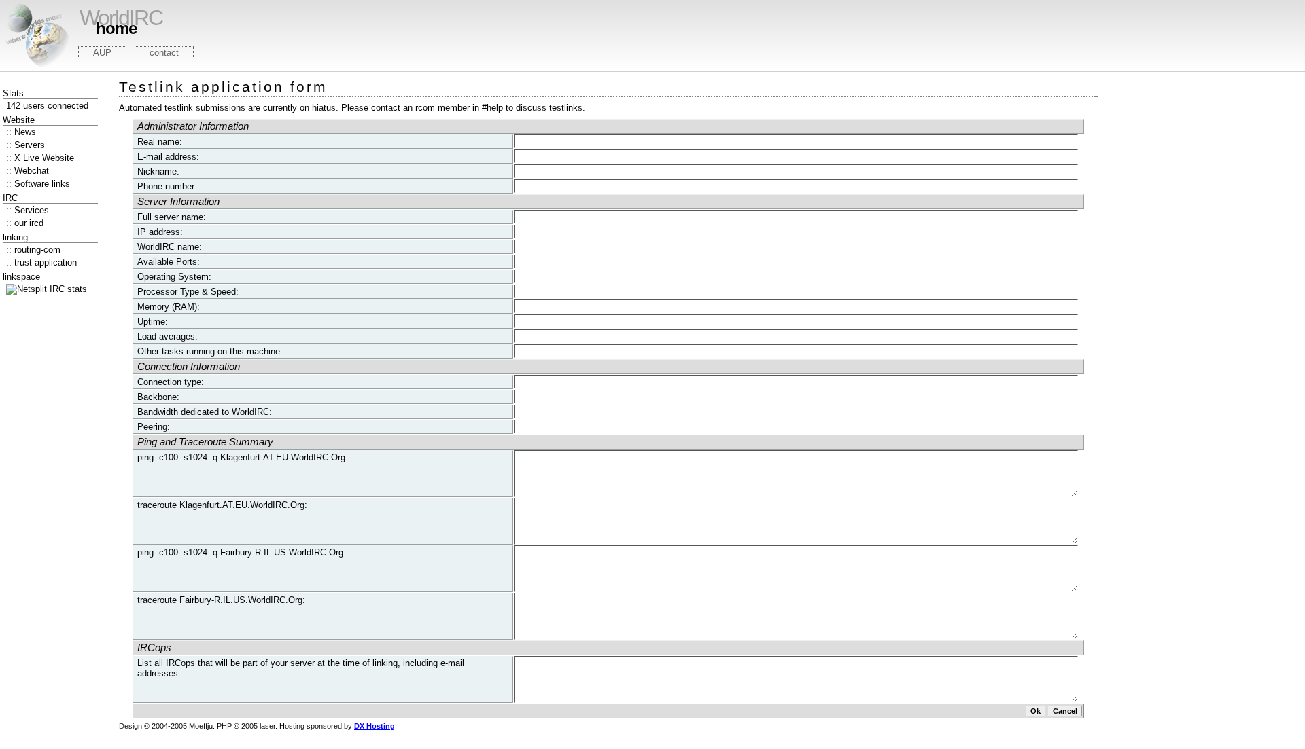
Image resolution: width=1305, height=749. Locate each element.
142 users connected (47, 106)
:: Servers (25, 145)
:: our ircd (25, 223)
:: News (21, 132)
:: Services (27, 210)
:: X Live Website (40, 158)
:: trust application (41, 262)
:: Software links (38, 184)
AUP (102, 53)
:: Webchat (27, 171)
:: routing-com (33, 249)
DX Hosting (374, 726)
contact (164, 53)
